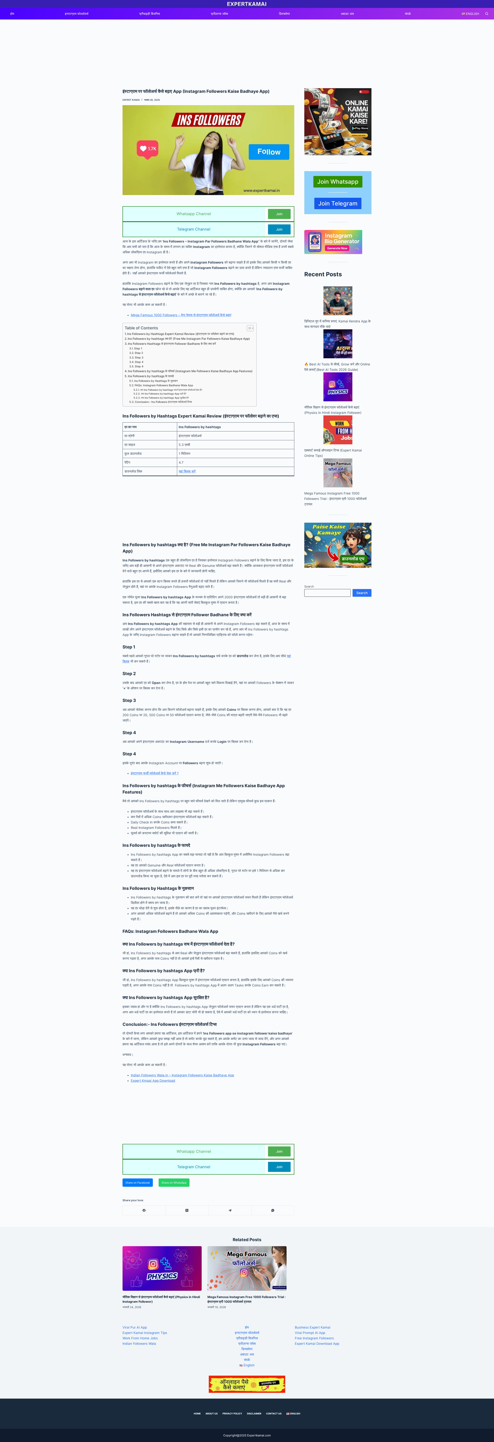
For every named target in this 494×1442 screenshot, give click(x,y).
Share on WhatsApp (174, 1182)
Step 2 (139, 352)
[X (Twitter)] (187, 1210)
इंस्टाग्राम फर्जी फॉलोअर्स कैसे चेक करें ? (155, 773)
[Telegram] (230, 1210)
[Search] (486, 13)
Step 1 (138, 348)
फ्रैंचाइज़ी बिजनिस (149, 14)
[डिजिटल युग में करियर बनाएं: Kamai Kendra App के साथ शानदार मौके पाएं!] (337, 300)
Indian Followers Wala (139, 1344)
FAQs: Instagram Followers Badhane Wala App (164, 385)
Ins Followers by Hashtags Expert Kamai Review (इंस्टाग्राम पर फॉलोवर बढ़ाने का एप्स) (180, 334)
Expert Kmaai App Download (153, 1081)
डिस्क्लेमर (284, 14)
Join (279, 214)
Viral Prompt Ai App (310, 1333)
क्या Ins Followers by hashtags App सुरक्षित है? (165, 397)
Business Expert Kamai (312, 1327)
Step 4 (139, 361)
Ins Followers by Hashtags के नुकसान (156, 380)
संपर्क (408, 14)
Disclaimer (254, 1413)
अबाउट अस (347, 14)
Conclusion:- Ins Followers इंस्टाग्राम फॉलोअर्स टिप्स (163, 401)
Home (197, 1413)
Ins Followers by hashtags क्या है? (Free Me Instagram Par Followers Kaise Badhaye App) (189, 339)
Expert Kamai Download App (317, 1344)
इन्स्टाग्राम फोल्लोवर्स (76, 14)
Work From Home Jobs (140, 1338)
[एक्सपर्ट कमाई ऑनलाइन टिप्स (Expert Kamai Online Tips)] (337, 429)
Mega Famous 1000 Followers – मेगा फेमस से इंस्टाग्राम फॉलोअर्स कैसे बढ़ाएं (181, 315)
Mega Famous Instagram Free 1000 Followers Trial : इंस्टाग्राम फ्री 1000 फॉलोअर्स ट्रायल (335, 498)
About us (212, 1413)
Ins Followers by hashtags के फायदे (151, 376)
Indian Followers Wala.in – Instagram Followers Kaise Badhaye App (182, 1075)
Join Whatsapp (338, 181)
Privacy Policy (232, 1413)
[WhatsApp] (272, 1210)
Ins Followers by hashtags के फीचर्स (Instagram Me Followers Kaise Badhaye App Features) (190, 371)
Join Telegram (338, 203)
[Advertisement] (247, 48)
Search (309, 586)
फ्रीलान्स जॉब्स (219, 14)
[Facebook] (144, 1210)
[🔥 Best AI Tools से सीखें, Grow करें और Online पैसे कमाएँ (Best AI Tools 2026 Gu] (337, 343)
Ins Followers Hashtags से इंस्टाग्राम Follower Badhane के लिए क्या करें (172, 344)
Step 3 (139, 357)
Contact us (274, 1413)
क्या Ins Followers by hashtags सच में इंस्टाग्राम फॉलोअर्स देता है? (171, 389)
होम (12, 14)
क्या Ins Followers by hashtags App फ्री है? (163, 393)
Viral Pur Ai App (135, 1327)
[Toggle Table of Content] (248, 328)
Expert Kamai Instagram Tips (145, 1333)
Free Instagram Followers (314, 1338)
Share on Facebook (137, 1182)
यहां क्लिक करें (187, 471)
